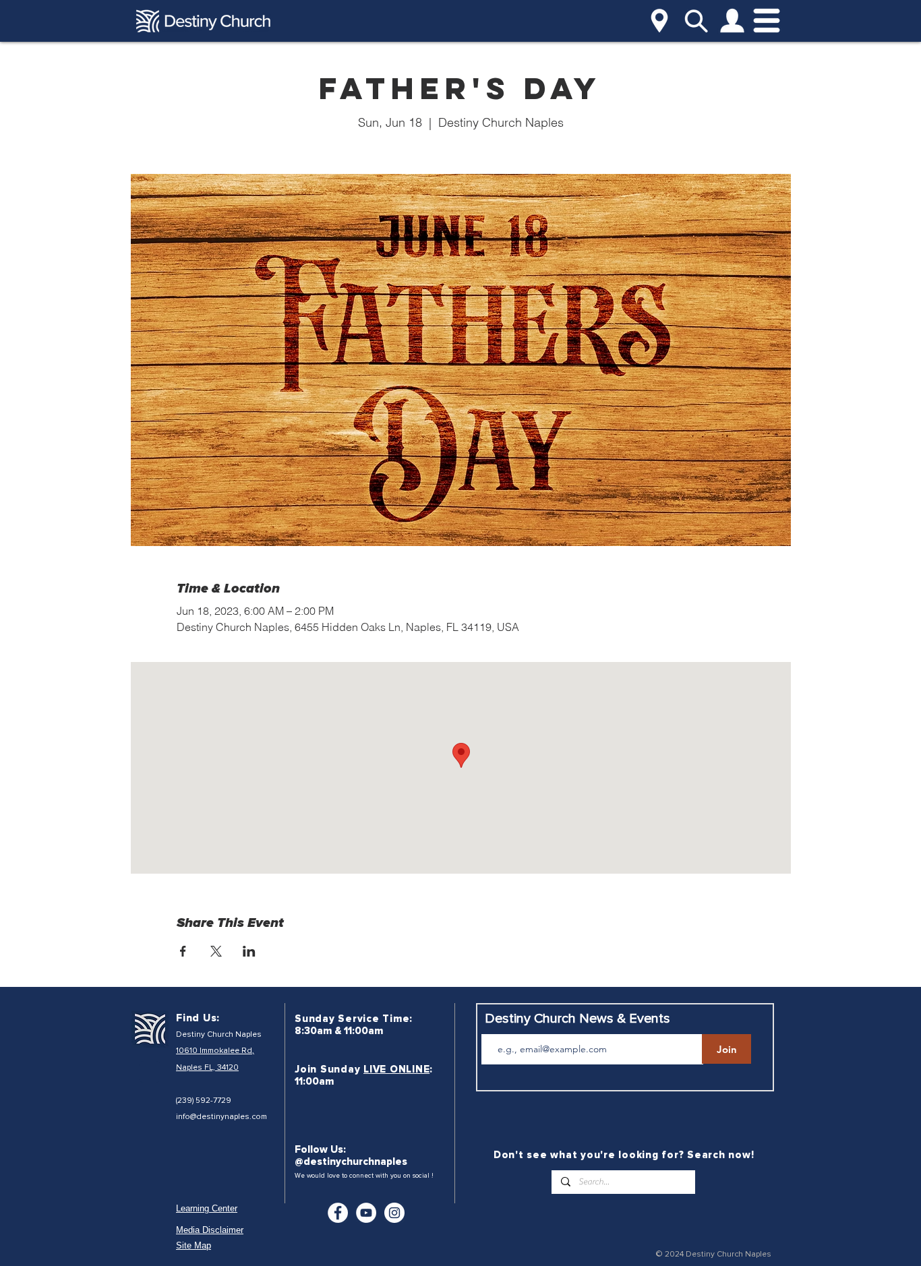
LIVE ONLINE (396, 1069)
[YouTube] (366, 1213)
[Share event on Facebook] (183, 951)
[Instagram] (394, 1213)
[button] (659, 20)
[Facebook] (338, 1213)
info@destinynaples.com (221, 1117)
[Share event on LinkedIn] (249, 951)
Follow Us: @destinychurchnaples (351, 1155)
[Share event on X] (216, 951)
